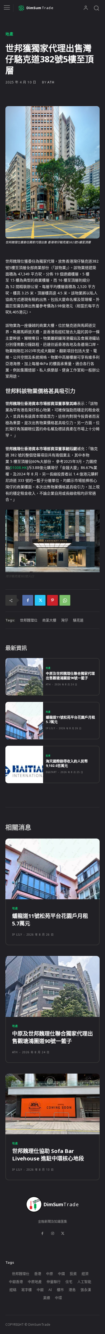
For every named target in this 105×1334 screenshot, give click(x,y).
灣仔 (64, 620)
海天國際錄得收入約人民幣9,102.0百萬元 (67, 763)
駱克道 (78, 620)
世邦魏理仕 (28, 620)
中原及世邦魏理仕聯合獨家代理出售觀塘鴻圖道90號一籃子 (70, 675)
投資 (48, 756)
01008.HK (18, 467)
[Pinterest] (52, 600)
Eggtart (51, 772)
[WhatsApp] (65, 600)
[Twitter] (40, 600)
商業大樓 (49, 620)
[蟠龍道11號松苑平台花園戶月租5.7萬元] (24, 720)
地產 (9, 34)
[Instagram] (52, 1233)
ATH (50, 82)
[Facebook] (27, 600)
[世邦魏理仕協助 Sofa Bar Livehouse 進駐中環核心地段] (52, 1104)
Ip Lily (50, 728)
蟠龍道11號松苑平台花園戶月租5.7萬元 (70, 719)
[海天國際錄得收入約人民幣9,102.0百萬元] (24, 764)
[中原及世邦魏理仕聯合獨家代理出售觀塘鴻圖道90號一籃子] (24, 676)
